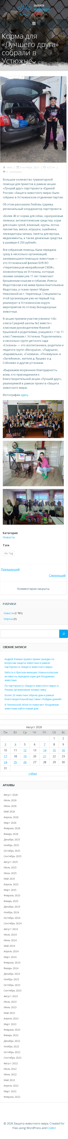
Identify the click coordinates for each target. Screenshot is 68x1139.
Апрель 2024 (11, 951)
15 (54, 750)
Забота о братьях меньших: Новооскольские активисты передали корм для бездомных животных (31, 676)
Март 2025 (10, 889)
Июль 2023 (10, 1001)
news (9, 167)
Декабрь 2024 (12, 906)
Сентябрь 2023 (12, 990)
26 (25, 762)
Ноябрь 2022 (11, 1046)
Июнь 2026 (10, 806)
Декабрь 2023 (12, 973)
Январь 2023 (11, 1035)
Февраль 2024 (12, 962)
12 (25, 750)
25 (15, 762)
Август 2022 (11, 1063)
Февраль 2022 (12, 1096)
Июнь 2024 (10, 940)
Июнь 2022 (10, 1074)
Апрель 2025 (11, 884)
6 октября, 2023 (29, 167)
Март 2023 (10, 1024)
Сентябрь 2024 (12, 923)
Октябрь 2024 (12, 917)
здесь (24, 395)
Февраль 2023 (12, 1029)
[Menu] (34, 24)
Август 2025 (11, 862)
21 (44, 756)
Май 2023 (9, 1013)
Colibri (51, 1128)
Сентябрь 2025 (12, 856)
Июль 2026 (10, 800)
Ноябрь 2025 (11, 845)
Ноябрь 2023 (11, 979)
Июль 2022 (10, 1068)
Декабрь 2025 (12, 839)
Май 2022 (9, 1080)
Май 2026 (9, 811)
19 (25, 756)
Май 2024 (9, 945)
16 (63, 750)
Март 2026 (10, 822)
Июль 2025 (10, 867)
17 (5, 756)
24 (5, 762)
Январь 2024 (11, 968)
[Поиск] (63, 634)
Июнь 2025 (10, 873)
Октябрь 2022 (12, 1052)
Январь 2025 (11, 901)
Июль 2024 (10, 934)
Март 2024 (10, 957)
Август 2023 (11, 996)
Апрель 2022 (11, 1085)
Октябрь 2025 (12, 850)
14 (44, 750)
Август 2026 (11, 794)
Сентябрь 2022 (12, 1057)
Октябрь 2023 (12, 985)
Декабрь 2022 (12, 1041)
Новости (9, 537)
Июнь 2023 (10, 1007)
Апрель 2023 (11, 1018)
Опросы (8, 619)
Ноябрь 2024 (11, 912)
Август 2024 (11, 929)
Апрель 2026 (11, 817)
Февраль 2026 (12, 828)
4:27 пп (51, 167)
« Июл (32, 774)
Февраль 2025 (12, 895)
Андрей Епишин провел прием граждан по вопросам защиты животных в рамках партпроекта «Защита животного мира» (29, 662)
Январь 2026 (11, 834)
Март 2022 (10, 1091)
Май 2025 (9, 878)
